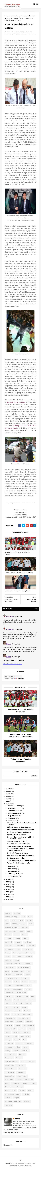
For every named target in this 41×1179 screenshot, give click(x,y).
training (19, 1087)
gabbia (24, 982)
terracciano (29, 1079)
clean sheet (27, 949)
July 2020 (12, 818)
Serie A (26, 18)
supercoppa (21, 1076)
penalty (7, 1036)
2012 (8, 897)
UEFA (7, 924)
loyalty (28, 1003)
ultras (30, 1090)
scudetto (22, 1069)
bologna (8, 938)
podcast (17, 1040)
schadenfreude (10, 1069)
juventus (17, 1000)
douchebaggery (24, 967)
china (24, 16)
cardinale (27, 942)
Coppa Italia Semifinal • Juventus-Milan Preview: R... (20, 849)
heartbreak (9, 993)
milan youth (9, 1022)
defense (8, 960)
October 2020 (13, 811)
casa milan (8, 945)
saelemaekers (10, 1065)
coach (7, 953)
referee (22, 1054)
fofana (27, 974)
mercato (18, 1011)
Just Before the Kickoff (16, 841)
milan (7, 1014)
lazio (25, 1000)
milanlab (29, 1022)
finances (8, 974)
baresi (24, 935)
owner (16, 18)
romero (31, 1061)
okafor (7, 1032)
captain (18, 942)
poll (24, 1040)
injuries (19, 996)
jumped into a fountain (16, 402)
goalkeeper (19, 985)
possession (9, 1043)
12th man (8, 913)
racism (15, 1051)
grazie (29, 985)
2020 (8, 804)
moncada (8, 1025)
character (30, 945)
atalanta (8, 935)
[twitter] (20, 1160)
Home (7, 16)
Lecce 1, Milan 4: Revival (16, 835)
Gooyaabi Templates (25, 1165)
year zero (8, 1105)
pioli (15, 1036)
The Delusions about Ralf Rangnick (21, 860)
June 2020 (12, 821)
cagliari (17, 938)
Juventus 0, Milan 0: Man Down (19, 846)
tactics (19, 1079)
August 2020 (13, 816)
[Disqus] (20, 639)
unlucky (26, 1094)
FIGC (30, 917)
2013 (8, 894)
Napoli (13, 920)
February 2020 (14, 874)
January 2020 (13, 876)
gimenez (8, 985)
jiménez (8, 1000)
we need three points (12, 1101)
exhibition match (17, 971)
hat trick (28, 989)
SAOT (21, 920)
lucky (7, 1007)
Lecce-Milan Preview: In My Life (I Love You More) (20, 838)
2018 (8, 882)
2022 (8, 799)
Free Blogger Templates (28, 1163)
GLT (6, 920)
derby (17, 960)
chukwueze (9, 949)
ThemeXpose (16, 1163)
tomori (25, 1083)
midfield (27, 1011)
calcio (25, 938)
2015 (8, 889)
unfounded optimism (12, 1094)
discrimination (10, 967)
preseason (19, 1043)
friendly (8, 982)
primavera (8, 1047)
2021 (8, 801)
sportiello (20, 1072)
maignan (16, 1007)
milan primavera (24, 1018)
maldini (24, 1007)
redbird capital (10, 1054)
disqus (36, 608)
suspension (9, 1079)
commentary (17, 953)
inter (26, 996)
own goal (16, 1032)
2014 (8, 892)
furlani (16, 982)
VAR (30, 924)
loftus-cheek (17, 1003)
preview (29, 1043)
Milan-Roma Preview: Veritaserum (20, 830)
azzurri (16, 935)
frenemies (24, 978)
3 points (17, 913)
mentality (8, 1011)
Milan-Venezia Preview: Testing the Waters (17, 553)
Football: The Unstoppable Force (20, 855)
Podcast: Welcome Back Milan (19, 832)
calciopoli (8, 942)
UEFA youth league (19, 924)
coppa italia (30, 953)
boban (19, 16)
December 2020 (14, 806)
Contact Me (8, 1145)
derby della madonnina (13, 964)
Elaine (17, 1119)
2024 (8, 794)
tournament (9, 1087)
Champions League (12, 917)
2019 (8, 879)
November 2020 (14, 808)
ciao (18, 949)
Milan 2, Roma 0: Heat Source (19, 827)
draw (7, 971)
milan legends (10, 1018)
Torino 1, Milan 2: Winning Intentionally (19, 573)
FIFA (23, 917)
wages (16, 1098)
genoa (32, 982)
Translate (20, 679)
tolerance (16, 1083)
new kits (22, 1029)
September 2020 (15, 813)
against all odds (10, 931)
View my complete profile (13, 1132)
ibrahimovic (9, 996)
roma (21, 18)
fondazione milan (11, 978)
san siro (21, 1065)
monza (17, 1025)
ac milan (13, 16)
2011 (8, 899)
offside (30, 1029)
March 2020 (13, 871)
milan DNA (15, 1014)
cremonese (17, 956)
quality (7, 1051)
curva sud (28, 956)
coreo (7, 956)
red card (25, 1051)
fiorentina (18, 974)
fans (28, 971)
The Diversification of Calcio (18, 844)
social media (9, 1072)
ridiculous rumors (11, 1061)
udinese (22, 1090)
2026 (8, 789)
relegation (9, 1058)
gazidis (7, 18)
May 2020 (12, 866)
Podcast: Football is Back (17, 853)
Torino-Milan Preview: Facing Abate (17, 591)
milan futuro (27, 1014)
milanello (20, 1022)
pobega (8, 1040)
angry (29, 931)
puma (25, 1047)
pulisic (18, 1047)
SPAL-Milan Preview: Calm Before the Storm (22, 824)
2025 (8, 791)
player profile (24, 1036)
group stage (17, 989)
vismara (8, 1098)
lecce (7, 1003)
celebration (20, 945)
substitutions (9, 1076)
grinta (7, 989)
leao (32, 1000)
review (18, 1058)
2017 (8, 884)
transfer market (10, 1090)
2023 (8, 796)
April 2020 (12, 869)
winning (27, 1101)
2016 (8, 887)
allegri (22, 931)
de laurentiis (31, 16)
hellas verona (21, 993)
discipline (28, 964)
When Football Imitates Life (18, 863)
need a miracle (10, 1029)
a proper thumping (11, 927)
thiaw (7, 1083)
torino (33, 1083)
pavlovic (26, 1032)
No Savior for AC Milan (16, 858)
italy (12, 18)
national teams (28, 1025)
